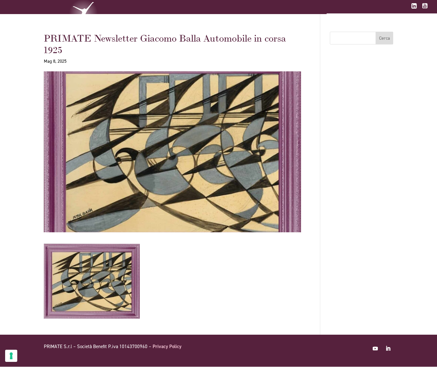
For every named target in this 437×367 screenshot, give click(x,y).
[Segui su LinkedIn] (388, 348)
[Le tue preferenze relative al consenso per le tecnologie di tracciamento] (11, 356)
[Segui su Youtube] (375, 348)
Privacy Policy (167, 346)
